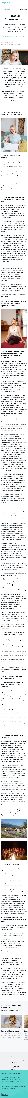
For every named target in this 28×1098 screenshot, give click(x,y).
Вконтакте (14, 1069)
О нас (14, 1060)
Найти (22, 2)
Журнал (7, 9)
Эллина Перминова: (10, 1031)
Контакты (14, 1062)
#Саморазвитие (7, 36)
